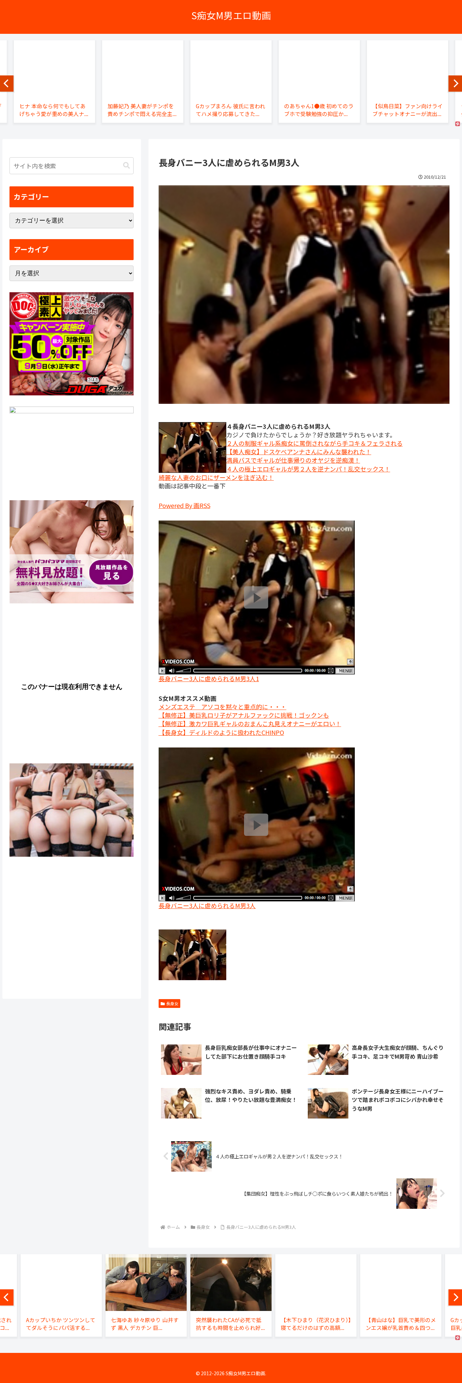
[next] (455, 83)
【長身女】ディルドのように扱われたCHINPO (221, 732)
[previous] (7, 83)
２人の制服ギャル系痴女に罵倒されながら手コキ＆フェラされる (314, 443)
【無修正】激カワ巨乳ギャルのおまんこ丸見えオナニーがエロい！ (250, 723)
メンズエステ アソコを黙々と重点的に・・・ (222, 706)
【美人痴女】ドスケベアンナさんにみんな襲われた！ (298, 451)
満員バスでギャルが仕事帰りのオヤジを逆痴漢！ (293, 460)
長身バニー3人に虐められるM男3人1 (209, 678)
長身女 (172, 1003)
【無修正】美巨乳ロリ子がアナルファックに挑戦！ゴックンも (244, 715)
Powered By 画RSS (184, 505)
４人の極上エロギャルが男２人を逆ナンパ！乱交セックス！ (308, 468)
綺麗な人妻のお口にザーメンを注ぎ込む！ (216, 477)
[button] (126, 165)
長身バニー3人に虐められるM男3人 (207, 905)
